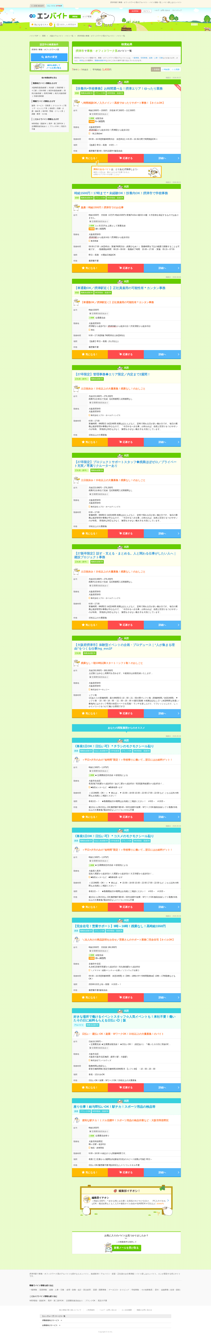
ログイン (146, 11)
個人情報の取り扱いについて (70, 1310)
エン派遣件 (37, 6)
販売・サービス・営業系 (41, 105)
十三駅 (34, 90)
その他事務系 (146, 1290)
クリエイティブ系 (59, 105)
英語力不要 (102, 1301)
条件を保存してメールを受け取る (53, 66)
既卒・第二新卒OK (56, 123)
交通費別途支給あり (39, 126)
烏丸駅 (51, 87)
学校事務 (135, 1290)
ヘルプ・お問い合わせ (162, 10)
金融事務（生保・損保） (171, 1290)
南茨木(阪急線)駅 (55, 90)
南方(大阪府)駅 (60, 93)
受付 (157, 1290)
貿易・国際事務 (99, 1290)
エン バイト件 (54, 6)
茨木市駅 (42, 90)
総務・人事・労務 (156, 58)
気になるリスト (42, 24)
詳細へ (162, 158)
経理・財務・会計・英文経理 (79, 1290)
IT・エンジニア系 (40, 108)
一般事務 (135, 58)
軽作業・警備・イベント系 (53, 111)
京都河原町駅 (39, 96)
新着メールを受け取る (126, 1247)
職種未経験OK (100, 60)
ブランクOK (54, 126)
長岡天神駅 (48, 93)
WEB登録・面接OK (39, 123)
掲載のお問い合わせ (144, 1310)
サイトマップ (177, 10)
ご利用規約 (90, 1310)
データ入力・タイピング (119, 1290)
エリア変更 (87, 16)
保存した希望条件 (68, 24)
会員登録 (135, 11)
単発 (81, 60)
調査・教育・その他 (39, 114)
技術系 (52, 108)
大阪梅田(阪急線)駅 (39, 87)
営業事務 (144, 58)
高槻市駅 (60, 87)
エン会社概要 (127, 1310)
